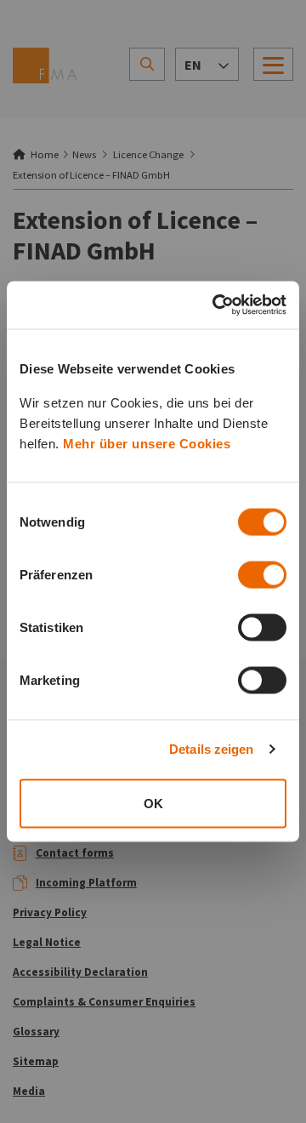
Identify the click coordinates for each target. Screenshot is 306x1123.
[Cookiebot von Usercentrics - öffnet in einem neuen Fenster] (215, 305)
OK (153, 802)
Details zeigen (211, 749)
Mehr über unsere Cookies (146, 443)
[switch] (262, 574)
